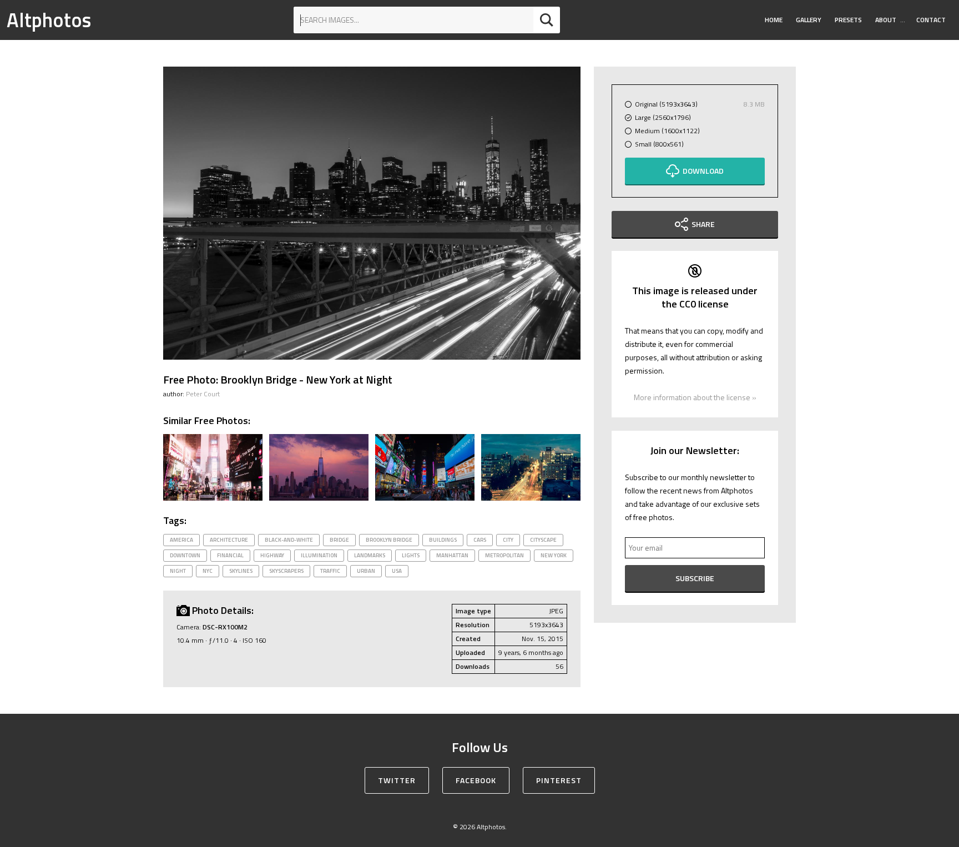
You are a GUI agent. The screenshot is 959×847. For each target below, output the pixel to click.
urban (366, 571)
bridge (339, 540)
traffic (330, 571)
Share (703, 224)
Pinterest (559, 780)
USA (397, 571)
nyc (208, 571)
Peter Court (203, 394)
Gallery (808, 19)
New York (554, 555)
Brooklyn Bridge (389, 540)
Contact (931, 19)
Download (703, 171)
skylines (241, 571)
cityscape (543, 540)
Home (774, 19)
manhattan (452, 555)
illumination (319, 555)
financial (230, 555)
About (885, 19)
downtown (185, 555)
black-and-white (289, 540)
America (181, 540)
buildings (443, 540)
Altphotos (49, 19)
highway (272, 555)
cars (479, 540)
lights (411, 555)
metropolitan (504, 555)
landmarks (369, 555)
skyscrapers (286, 571)
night (178, 571)
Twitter (397, 780)
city (508, 540)
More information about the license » (695, 397)
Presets (848, 19)
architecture (229, 540)
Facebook (476, 780)
